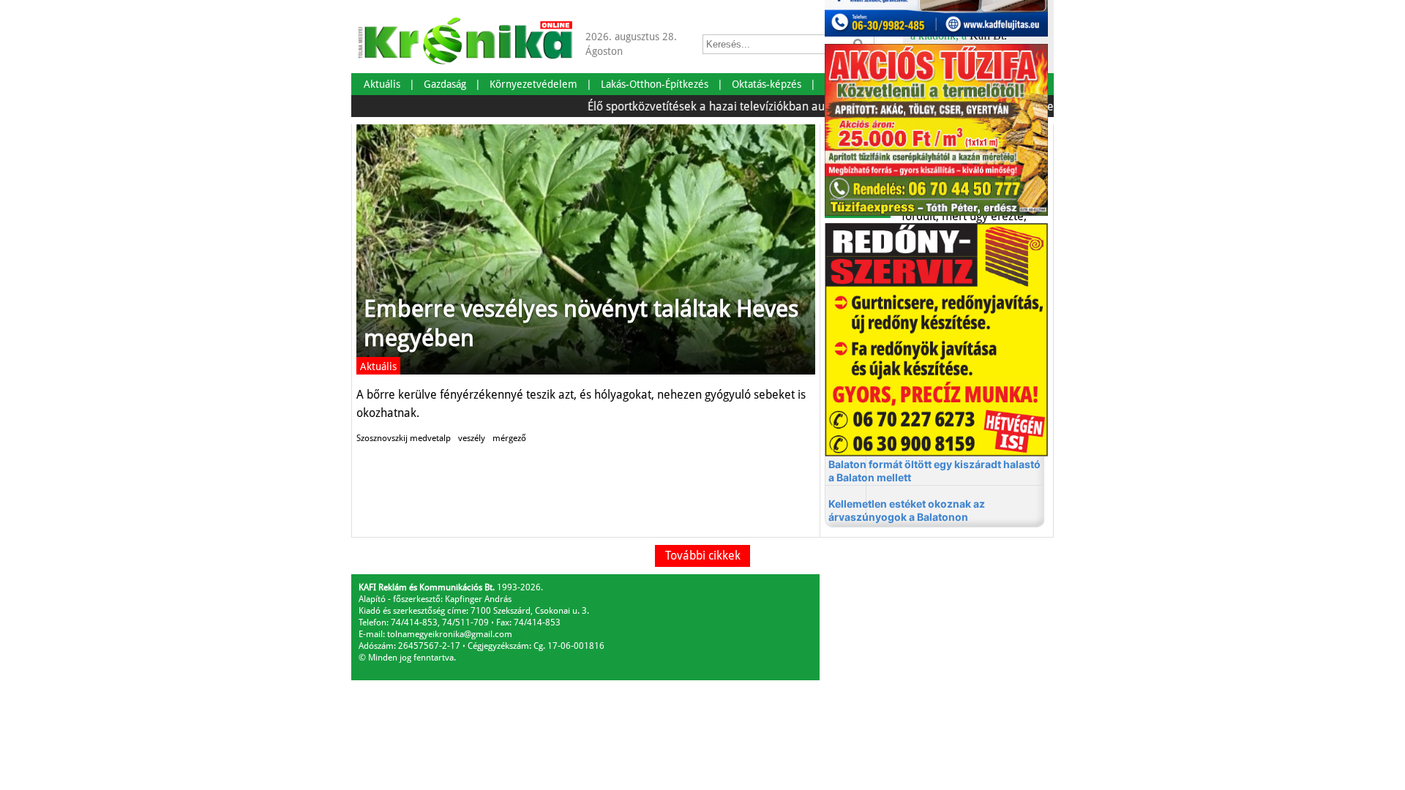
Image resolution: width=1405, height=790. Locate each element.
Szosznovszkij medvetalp (403, 438)
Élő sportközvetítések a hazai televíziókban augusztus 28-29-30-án (740, 106)
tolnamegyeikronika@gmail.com (449, 634)
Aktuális (378, 366)
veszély (471, 438)
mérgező (509, 438)
